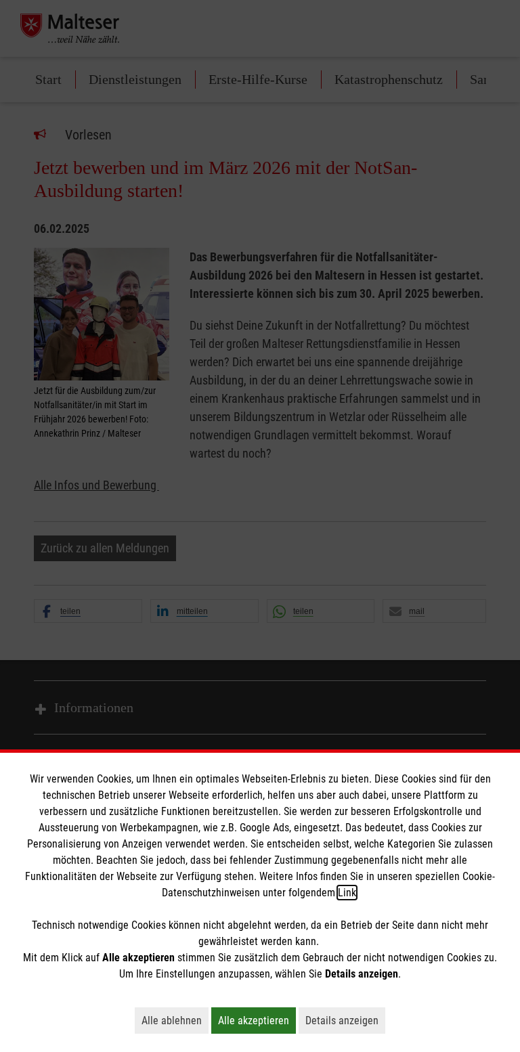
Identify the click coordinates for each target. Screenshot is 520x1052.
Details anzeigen (345, 1020)
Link (347, 892)
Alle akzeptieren (257, 1020)
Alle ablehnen (175, 1020)
